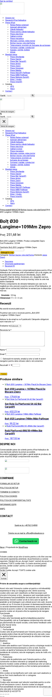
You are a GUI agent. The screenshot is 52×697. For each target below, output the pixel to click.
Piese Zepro (15, 66)
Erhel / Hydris (16, 79)
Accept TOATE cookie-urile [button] (23, 570)
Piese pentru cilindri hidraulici (22, 32)
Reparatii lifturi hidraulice (15, 20)
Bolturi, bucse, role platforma (22, 43)
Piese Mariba (15, 70)
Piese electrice (16, 34)
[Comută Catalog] (42, 199)
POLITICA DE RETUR (9, 488)
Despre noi (9, 18)
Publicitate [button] (4, 655)
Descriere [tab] (9, 261)
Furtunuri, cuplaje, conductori (22, 47)
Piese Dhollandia (17, 57)
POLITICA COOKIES (8, 496)
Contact (8, 91)
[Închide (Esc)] (8, 694)
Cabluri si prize (16, 36)
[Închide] (4, 121)
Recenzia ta (5, 330)
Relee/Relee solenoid (19, 25)
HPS (12, 86)
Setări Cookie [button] (5, 570)
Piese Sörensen (16, 68)
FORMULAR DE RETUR (9, 484)
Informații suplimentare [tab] (15, 264)
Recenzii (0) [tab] (10, 266)
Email (3, 354)
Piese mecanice (17, 38)
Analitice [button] (3, 641)
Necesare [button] (4, 677)
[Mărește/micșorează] (1, 694)
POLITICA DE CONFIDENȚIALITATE (15, 500)
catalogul (13, 454)
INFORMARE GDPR (8, 504)
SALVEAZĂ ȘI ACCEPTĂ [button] (10, 691)
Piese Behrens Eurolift (19, 77)
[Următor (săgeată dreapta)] (3, 696)
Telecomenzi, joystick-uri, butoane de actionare (30, 45)
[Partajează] (6, 694)
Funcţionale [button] (5, 613)
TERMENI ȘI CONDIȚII (9, 492)
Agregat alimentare (18, 27)
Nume (3, 350)
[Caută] (33, 95)
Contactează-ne (28, 541)
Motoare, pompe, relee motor (22, 41)
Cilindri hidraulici (16, 29)
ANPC (2, 509)
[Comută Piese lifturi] (42, 135)
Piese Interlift (16, 82)
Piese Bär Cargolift (18, 61)
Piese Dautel (15, 59)
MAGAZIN (16, 210)
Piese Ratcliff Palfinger (20, 73)
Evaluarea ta (5, 326)
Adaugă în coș (7, 252)
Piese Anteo (15, 63)
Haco (12, 89)
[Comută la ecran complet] (3, 694)
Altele (12, 52)
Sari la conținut (6, 1)
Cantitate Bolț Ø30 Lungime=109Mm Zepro (18, 247)
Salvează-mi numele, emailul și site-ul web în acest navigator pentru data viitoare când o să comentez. (23, 360)
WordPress (23, 547)
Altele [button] (2, 668)
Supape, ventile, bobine (20, 50)
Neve (2, 547)
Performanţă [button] (5, 627)
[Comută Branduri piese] (42, 169)
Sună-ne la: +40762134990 (26, 525)
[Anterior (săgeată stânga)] (1, 696)
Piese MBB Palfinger (19, 75)
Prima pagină (5, 210)
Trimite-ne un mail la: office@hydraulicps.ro (26, 533)
